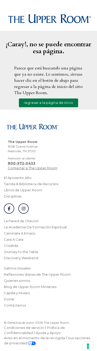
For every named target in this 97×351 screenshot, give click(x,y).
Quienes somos (17, 280)
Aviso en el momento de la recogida (34, 338)
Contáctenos (15, 305)
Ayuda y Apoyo (48, 333)
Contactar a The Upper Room (32, 168)
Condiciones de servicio (24, 328)
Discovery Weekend (21, 258)
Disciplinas (12, 196)
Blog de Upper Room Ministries (30, 287)
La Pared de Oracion (21, 221)
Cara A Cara (13, 239)
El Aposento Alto (18, 178)
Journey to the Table (21, 252)
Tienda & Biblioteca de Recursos (31, 184)
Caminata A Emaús (19, 233)
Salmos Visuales (17, 268)
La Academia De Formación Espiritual (35, 227)
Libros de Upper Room (23, 190)
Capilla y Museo (17, 293)
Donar (9, 299)
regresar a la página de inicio (48, 103)
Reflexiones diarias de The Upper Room (37, 274)
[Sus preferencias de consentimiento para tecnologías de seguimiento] (88, 346)
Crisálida (11, 246)
